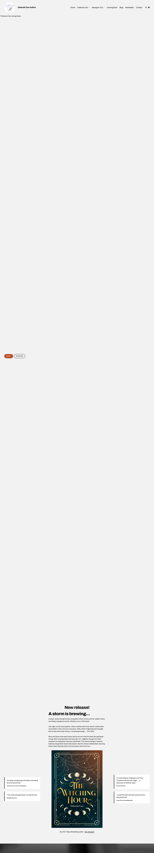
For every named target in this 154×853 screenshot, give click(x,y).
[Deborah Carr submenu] (89, 7)
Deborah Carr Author (27, 7)
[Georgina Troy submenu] (104, 7)
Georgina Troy (97, 7)
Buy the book (89, 832)
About (8, 356)
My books (19, 356)
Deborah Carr (82, 7)
